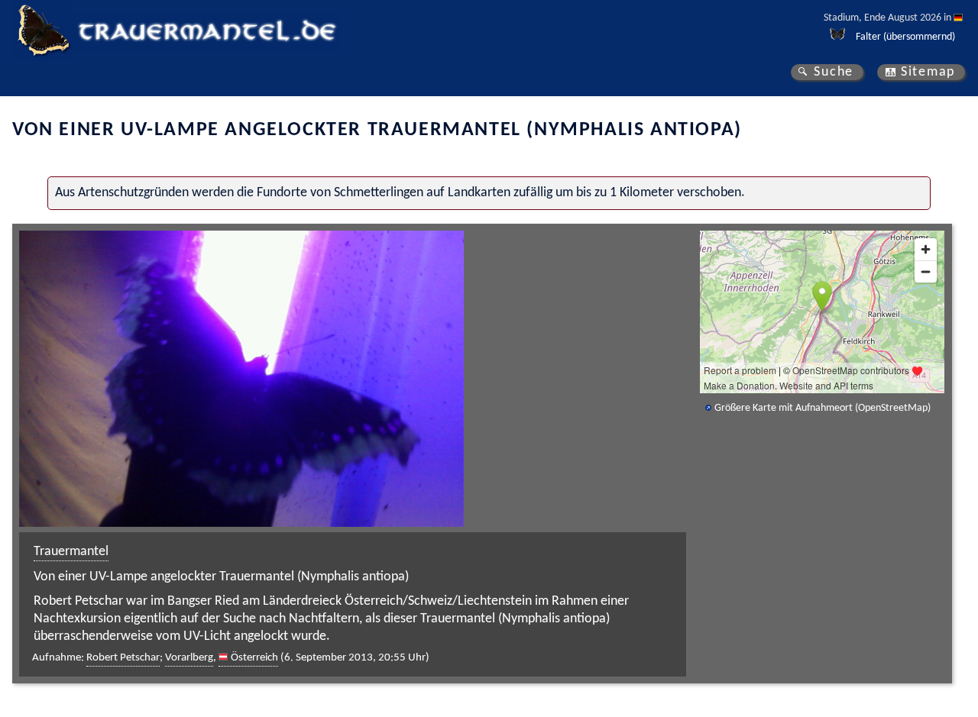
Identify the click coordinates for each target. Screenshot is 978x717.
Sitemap (928, 72)
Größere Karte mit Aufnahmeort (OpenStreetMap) (822, 408)
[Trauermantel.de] (42, 30)
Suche (833, 72)
